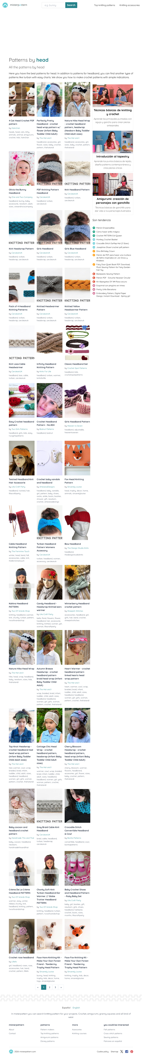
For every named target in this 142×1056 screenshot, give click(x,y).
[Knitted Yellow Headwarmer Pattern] (77, 285)
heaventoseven (71, 432)
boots (50, 496)
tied (10, 768)
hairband (78, 910)
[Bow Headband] (77, 522)
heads (11, 132)
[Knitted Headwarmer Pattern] (49, 285)
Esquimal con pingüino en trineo (110, 285)
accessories (14, 558)
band (23, 555)
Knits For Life (45, 371)
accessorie (13, 203)
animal (20, 134)
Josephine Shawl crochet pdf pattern (112, 247)
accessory (41, 561)
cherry (67, 768)
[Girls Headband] (49, 227)
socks (39, 496)
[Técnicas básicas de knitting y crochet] (113, 95)
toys (39, 981)
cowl (80, 686)
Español (66, 1007)
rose (30, 965)
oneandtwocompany (23, 206)
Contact (12, 1033)
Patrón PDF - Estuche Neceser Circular (113, 278)
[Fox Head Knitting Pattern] (77, 458)
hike (10, 676)
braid (52, 693)
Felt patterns (109, 1029)
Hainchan (16, 128)
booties (57, 496)
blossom (75, 768)
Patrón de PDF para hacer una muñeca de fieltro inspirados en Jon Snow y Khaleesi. (113, 258)
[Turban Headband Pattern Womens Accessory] (49, 522)
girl (59, 142)
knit (27, 558)
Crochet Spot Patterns (77, 368)
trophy (73, 490)
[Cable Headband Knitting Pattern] (22, 522)
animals (12, 134)
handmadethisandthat (19, 847)
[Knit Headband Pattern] (77, 168)
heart (67, 686)
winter (11, 555)
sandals (55, 490)
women (56, 558)
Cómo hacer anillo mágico (108, 231)
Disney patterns (47, 1041)
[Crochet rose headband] (22, 936)
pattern (40, 147)
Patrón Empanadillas (105, 228)
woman (40, 626)
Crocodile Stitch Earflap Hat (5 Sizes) (112, 243)
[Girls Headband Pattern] (77, 400)
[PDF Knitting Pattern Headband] (49, 168)
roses (24, 965)
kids (18, 137)
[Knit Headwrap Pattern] (22, 227)
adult (30, 203)
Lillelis (14, 961)
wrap (21, 676)
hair (28, 490)
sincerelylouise (79, 493)
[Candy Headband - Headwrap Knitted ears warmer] (49, 582)
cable (25, 375)
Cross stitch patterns (113, 1033)
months (68, 915)
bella (39, 618)
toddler (40, 696)
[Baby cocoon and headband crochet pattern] (22, 806)
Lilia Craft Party (18, 487)
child (46, 696)
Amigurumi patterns (49, 1037)
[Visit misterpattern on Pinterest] (131, 1051)
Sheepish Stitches (75, 611)
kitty (27, 132)
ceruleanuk (41, 203)
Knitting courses (79, 1033)
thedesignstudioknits (74, 554)
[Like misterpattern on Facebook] (126, 1051)
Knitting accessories (130, 5)
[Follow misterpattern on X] (121, 1051)
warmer (56, 375)
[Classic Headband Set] (77, 342)
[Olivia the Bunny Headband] (22, 168)
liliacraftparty (15, 493)
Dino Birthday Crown (105, 251)
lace (20, 375)
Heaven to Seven (75, 426)
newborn (23, 203)
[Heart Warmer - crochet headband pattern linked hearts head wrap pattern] (77, 647)
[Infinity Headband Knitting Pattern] (49, 342)
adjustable (79, 429)
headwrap (13, 259)
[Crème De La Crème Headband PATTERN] (22, 868)
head (17, 132)
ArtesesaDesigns (47, 487)
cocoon (17, 842)
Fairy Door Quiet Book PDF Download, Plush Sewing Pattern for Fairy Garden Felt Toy (113, 267)
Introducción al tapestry (112, 156)
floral (44, 618)
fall (27, 555)
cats (22, 132)
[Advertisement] (71, 31)
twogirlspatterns (16, 436)
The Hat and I (46, 138)
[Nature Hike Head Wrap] (22, 647)
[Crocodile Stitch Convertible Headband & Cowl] (77, 806)
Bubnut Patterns (47, 429)
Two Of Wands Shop (21, 611)
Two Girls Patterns (20, 429)
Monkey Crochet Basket (107, 239)
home (85, 490)
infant (57, 693)
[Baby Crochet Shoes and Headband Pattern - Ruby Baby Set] (77, 868)
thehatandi (49, 147)
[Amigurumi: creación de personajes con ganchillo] (113, 184)
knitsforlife (41, 378)
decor (79, 490)
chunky (16, 617)
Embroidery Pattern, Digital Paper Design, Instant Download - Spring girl (113, 294)
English (76, 1007)
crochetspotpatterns (74, 375)
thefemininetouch (16, 561)
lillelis (26, 971)
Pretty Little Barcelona (106, 289)
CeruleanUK (45, 197)
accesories (52, 142)
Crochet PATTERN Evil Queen (109, 235)
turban (49, 201)
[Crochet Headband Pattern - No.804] (49, 400)
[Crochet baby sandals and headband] (49, 458)
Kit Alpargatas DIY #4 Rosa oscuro (111, 281)
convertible (69, 842)
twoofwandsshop (16, 620)
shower (40, 499)
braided (45, 693)
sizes (45, 144)
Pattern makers (47, 1029)
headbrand (41, 142)
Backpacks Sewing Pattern (108, 274)
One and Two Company (22, 197)
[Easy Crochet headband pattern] (22, 400)
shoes (56, 493)
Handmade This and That (23, 838)
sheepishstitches (72, 620)
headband (13, 201)
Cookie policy (103, 1051)
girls (20, 433)
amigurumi (28, 134)
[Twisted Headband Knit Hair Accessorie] (22, 458)
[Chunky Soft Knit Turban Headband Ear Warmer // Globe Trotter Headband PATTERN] (49, 868)
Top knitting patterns (104, 5)
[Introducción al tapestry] (113, 142)
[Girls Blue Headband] (77, 227)
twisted (22, 490)
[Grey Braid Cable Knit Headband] (49, 806)
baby (51, 144)
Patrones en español (113, 1041)
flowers (50, 618)
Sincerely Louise (74, 487)
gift (45, 499)
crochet (12, 137)
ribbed (11, 903)
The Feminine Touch (20, 551)
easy (30, 433)
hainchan (25, 137)
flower (39, 144)
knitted (47, 623)
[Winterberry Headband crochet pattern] (77, 582)
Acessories (77, 1029)
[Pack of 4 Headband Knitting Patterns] (22, 285)
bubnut (50, 433)
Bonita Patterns (74, 838)
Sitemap (114, 1051)
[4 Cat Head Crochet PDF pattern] (22, 99)
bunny (21, 201)
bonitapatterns (71, 844)
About (11, 1029)
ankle (45, 496)
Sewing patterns (111, 1037)
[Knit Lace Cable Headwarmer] (22, 342)
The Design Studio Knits (78, 548)
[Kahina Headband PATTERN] (22, 582)
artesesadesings (51, 501)
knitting (12, 615)
